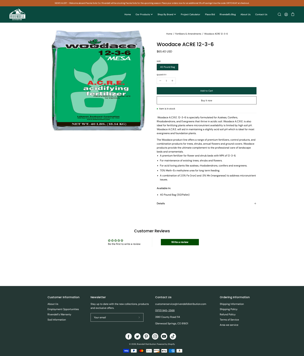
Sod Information (57, 319)
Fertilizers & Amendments (188, 33)
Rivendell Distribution (146, 344)
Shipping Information (232, 304)
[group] (152, 3)
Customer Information (63, 297)
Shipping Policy (229, 309)
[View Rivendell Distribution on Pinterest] (146, 336)
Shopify (171, 344)
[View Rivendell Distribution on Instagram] (155, 336)
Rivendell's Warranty (59, 314)
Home (169, 33)
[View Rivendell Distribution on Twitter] (137, 336)
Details (161, 203)
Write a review (179, 242)
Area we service (229, 325)
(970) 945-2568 (165, 310)
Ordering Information (235, 297)
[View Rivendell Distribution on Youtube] (164, 336)
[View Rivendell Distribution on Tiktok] (173, 336)
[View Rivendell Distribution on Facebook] (128, 336)
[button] (279, 14)
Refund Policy (228, 314)
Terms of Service (229, 319)
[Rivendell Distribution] (17, 14)
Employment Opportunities (63, 309)
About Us (53, 304)
